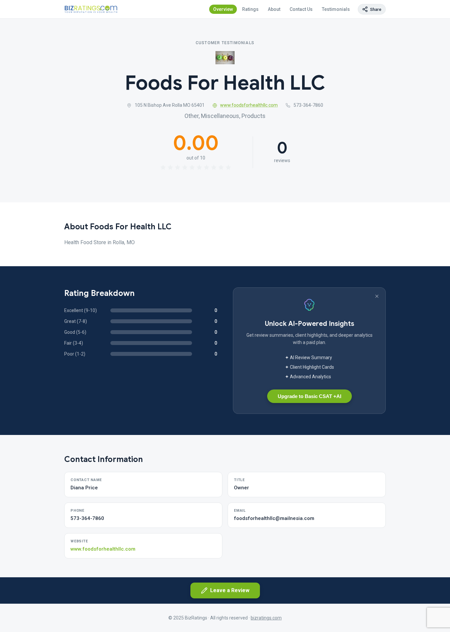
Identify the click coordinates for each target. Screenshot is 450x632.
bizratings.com (266, 617)
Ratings (250, 9)
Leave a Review (229, 590)
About (274, 9)
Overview (223, 9)
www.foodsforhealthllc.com (249, 105)
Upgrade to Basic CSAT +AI (309, 396)
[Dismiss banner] (376, 296)
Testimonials (336, 9)
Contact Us (301, 9)
